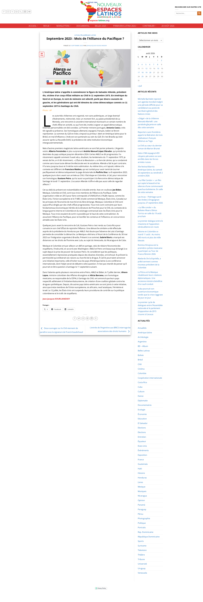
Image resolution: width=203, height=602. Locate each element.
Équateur (142, 441)
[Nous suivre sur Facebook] (4, 12)
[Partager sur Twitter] (79, 318)
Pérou (140, 514)
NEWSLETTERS (63, 26)
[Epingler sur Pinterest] (87, 318)
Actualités (78, 35)
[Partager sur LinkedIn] (92, 318)
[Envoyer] (199, 13)
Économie (142, 414)
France (141, 459)
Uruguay (141, 568)
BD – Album (143, 346)
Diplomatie (143, 400)
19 (146, 72)
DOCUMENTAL (83, 26)
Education (142, 418)
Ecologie (141, 409)
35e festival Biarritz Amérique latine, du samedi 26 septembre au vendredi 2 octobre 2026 (150, 171)
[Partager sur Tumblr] (96, 318)
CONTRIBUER (148, 26)
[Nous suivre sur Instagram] (8, 12)
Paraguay (142, 509)
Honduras (142, 477)
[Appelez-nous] (21, 12)
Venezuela (142, 573)
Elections (142, 427)
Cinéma (141, 369)
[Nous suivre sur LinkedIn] (25, 12)
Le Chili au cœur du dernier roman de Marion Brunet (150, 147)
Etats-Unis (142, 446)
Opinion (141, 500)
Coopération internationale (150, 378)
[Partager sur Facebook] (75, 318)
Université (142, 564)
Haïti (140, 468)
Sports (141, 541)
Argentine (142, 341)
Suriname (142, 545)
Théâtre (141, 554)
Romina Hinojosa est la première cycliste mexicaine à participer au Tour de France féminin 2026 (150, 249)
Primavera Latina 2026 (124, 26)
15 (158, 68)
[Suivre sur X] (12, 12)
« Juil (140, 86)
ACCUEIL (32, 26)
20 (150, 72)
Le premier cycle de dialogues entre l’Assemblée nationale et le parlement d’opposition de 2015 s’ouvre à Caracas (150, 308)
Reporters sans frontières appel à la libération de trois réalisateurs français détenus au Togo (150, 136)
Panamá (141, 505)
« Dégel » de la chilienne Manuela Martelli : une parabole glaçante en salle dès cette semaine (149, 123)
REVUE (46, 26)
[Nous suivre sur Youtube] (29, 12)
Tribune (141, 559)
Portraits (142, 527)
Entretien (142, 437)
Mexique (141, 486)
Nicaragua (142, 495)
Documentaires (145, 405)
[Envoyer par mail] (83, 318)
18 (142, 72)
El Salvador (143, 423)
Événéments (143, 450)
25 (142, 76)
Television (142, 550)
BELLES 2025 (100, 26)
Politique (142, 523)
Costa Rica (142, 382)
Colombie (142, 373)
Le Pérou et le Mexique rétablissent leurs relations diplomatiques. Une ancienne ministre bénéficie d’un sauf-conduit (150, 278)
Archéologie (143, 337)
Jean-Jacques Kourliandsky (97, 45)
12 (146, 68)
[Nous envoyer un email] (17, 12)
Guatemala (143, 464)
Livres (140, 482)
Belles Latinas (144, 350)
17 (139, 72)
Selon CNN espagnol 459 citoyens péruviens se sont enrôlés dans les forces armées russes (149, 157)
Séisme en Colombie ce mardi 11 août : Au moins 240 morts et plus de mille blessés (149, 236)
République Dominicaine (149, 536)
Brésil (140, 359)
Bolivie (141, 355)
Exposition (142, 455)
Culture (141, 391)
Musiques (142, 491)
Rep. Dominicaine (145, 532)
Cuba (140, 387)
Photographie (144, 518)
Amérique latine (89, 35)
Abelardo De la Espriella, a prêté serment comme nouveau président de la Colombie (149, 263)
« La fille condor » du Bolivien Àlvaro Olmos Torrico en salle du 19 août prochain (149, 212)
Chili (140, 364)
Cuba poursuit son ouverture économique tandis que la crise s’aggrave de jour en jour (150, 293)
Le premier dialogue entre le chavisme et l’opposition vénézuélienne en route (150, 224)
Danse (140, 396)
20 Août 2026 (168, 26)
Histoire (141, 473)
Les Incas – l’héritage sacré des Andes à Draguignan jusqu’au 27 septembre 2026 (150, 200)
